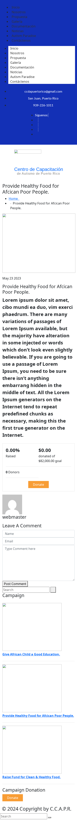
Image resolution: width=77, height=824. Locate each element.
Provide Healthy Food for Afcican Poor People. (38, 715)
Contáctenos (21, 40)
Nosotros (17, 53)
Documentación (22, 67)
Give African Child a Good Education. (31, 654)
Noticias (16, 72)
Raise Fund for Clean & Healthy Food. (31, 777)
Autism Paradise (22, 77)
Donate (38, 484)
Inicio (14, 48)
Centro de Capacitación (38, 169)
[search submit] (49, 817)
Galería (15, 62)
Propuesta (18, 58)
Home (14, 198)
